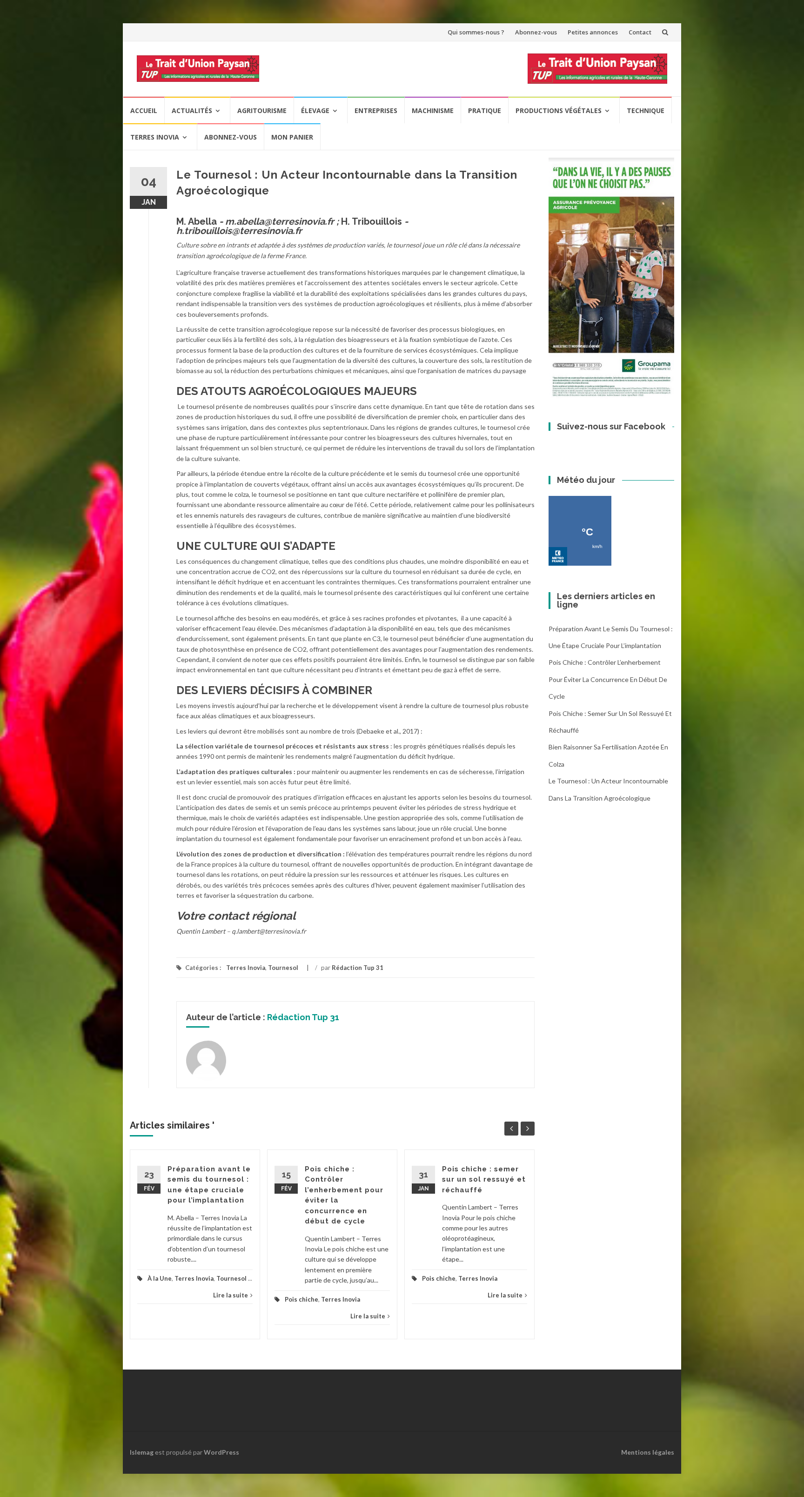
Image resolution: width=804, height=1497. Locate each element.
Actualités (192, 110)
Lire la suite (230, 1295)
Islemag (142, 1452)
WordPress (221, 1452)
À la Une (159, 1278)
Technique (645, 110)
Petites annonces (593, 32)
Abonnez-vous (536, 32)
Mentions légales (647, 1452)
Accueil (143, 110)
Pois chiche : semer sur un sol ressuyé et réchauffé (484, 1179)
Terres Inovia (154, 137)
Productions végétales (559, 110)
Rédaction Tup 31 (357, 967)
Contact (640, 32)
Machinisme (433, 110)
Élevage (315, 110)
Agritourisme (262, 110)
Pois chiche (301, 1299)
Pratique (484, 110)
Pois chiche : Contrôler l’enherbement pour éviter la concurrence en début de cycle (608, 679)
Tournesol (283, 967)
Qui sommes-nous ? (476, 32)
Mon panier (292, 137)
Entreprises (376, 110)
